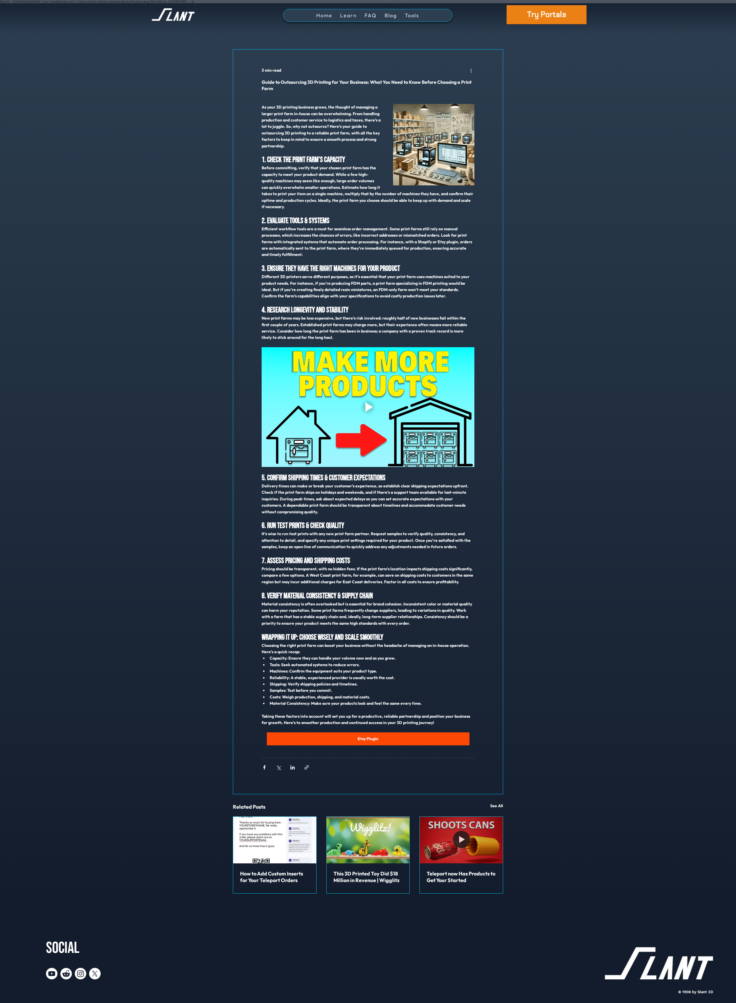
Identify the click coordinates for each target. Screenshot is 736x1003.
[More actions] (470, 70)
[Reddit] (66, 973)
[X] (95, 973)
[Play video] (368, 407)
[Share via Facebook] (264, 767)
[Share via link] (306, 767)
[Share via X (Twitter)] (278, 767)
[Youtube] (51, 973)
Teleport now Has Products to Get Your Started (461, 877)
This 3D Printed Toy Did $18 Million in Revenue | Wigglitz (367, 877)
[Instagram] (80, 973)
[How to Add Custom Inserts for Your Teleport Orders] (274, 840)
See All (496, 805)
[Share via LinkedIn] (292, 767)
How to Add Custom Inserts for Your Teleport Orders (271, 877)
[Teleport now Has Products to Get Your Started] (461, 840)
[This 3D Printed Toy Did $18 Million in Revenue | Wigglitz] (368, 840)
